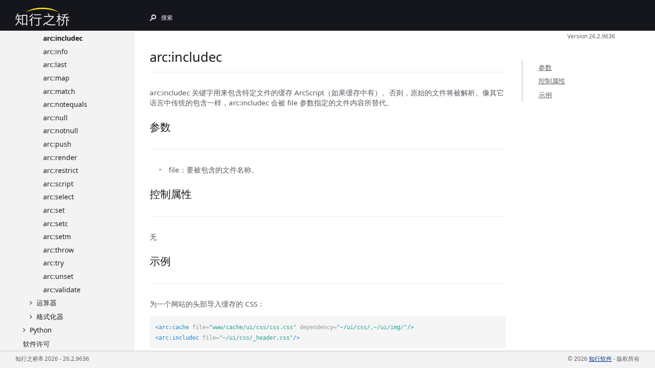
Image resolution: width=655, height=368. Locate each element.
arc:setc (55, 223)
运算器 (46, 302)
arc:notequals (65, 104)
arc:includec (62, 38)
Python (41, 329)
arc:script (58, 183)
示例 (545, 94)
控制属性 (551, 80)
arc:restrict (60, 170)
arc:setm (57, 236)
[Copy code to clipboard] (498, 323)
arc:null (55, 117)
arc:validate (62, 289)
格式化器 (49, 316)
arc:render (60, 157)
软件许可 (36, 343)
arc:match (59, 91)
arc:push (57, 144)
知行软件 (600, 359)
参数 (545, 67)
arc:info (55, 51)
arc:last (55, 64)
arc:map (56, 77)
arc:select (58, 196)
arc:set (54, 210)
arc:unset (58, 276)
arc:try (53, 262)
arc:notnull (60, 130)
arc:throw (58, 249)
